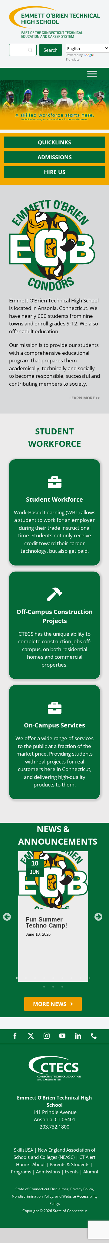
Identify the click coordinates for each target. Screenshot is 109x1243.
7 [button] (71, 978)
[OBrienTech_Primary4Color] (54, 8)
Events (71, 1172)
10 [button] (44, 987)
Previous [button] (7, 916)
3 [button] (35, 978)
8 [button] (80, 978)
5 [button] (53, 978)
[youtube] (62, 1036)
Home (22, 1164)
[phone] (94, 1036)
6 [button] (62, 978)
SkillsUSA (24, 1150)
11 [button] (53, 987)
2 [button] (26, 978)
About (38, 1164)
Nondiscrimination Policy (32, 1196)
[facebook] (15, 1036)
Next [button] (98, 916)
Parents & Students (69, 1164)
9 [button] (89, 978)
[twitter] (31, 1036)
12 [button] (62, 987)
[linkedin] (78, 1036)
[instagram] (47, 1036)
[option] (53, 916)
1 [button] (17, 978)
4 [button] (44, 978)
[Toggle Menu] (92, 74)
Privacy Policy (81, 1189)
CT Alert (87, 1157)
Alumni (90, 1172)
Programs (21, 1172)
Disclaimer (59, 1189)
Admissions (48, 1172)
